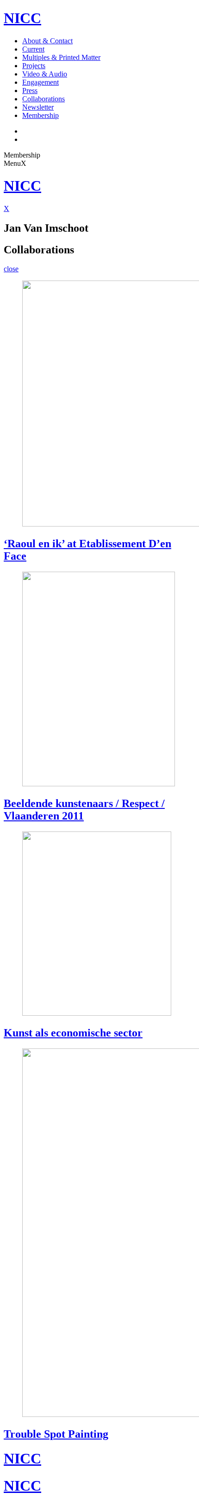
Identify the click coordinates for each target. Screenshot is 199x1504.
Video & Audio (44, 74)
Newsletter (38, 107)
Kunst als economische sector (73, 1033)
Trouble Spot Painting (56, 1434)
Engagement (40, 82)
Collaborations (43, 99)
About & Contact (47, 41)
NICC (22, 18)
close (11, 269)
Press (29, 90)
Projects (33, 66)
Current (33, 49)
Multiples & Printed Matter (61, 57)
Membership (40, 115)
